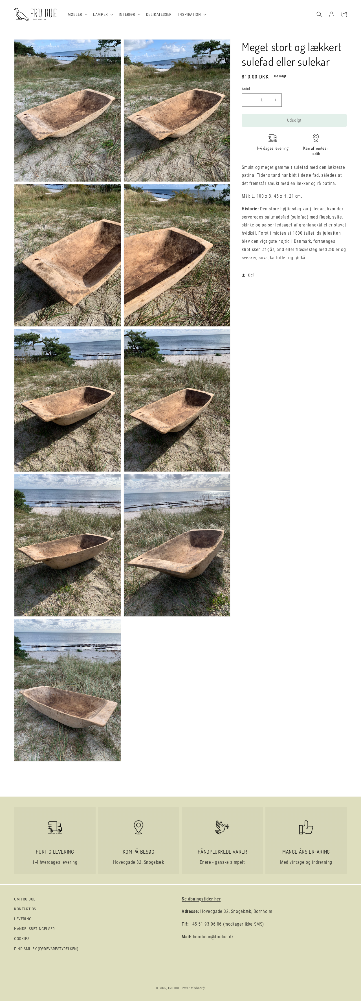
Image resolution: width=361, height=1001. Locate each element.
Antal (246, 89)
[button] (77, 14)
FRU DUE (174, 988)
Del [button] (251, 274)
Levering (23, 919)
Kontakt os (25, 909)
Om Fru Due (25, 899)
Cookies (21, 938)
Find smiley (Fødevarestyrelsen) (46, 949)
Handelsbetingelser (34, 928)
